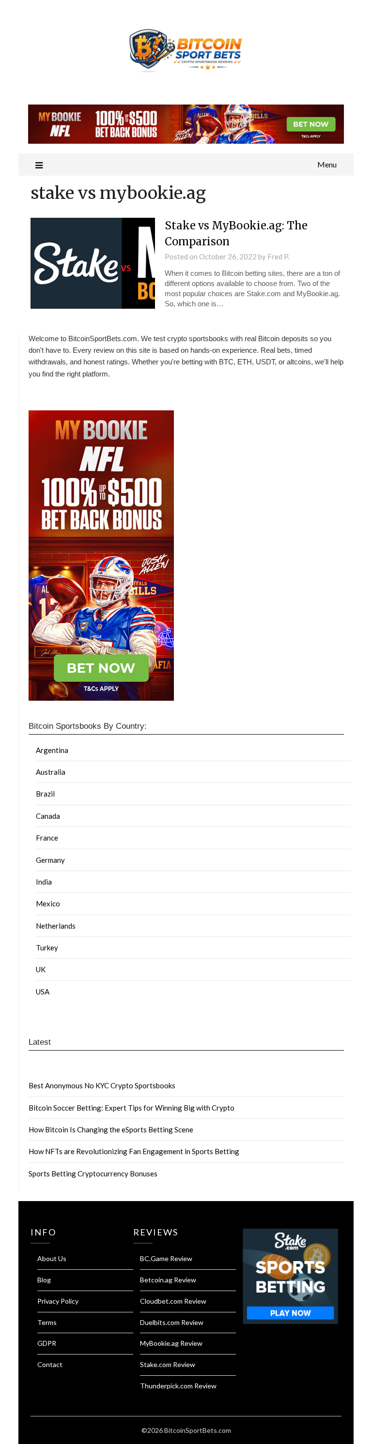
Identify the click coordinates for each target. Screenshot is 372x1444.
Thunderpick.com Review (178, 1386)
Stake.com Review (167, 1364)
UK (41, 969)
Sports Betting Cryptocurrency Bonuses (93, 1173)
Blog (44, 1280)
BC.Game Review (166, 1258)
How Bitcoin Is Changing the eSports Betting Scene (111, 1129)
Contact (49, 1364)
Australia (50, 771)
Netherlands (56, 925)
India (44, 881)
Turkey (47, 947)
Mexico (48, 903)
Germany (50, 860)
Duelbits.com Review (171, 1322)
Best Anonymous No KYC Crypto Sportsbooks (102, 1085)
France (47, 837)
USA (42, 991)
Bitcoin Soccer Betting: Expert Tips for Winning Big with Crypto (131, 1107)
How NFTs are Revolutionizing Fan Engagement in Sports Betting (134, 1151)
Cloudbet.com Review (173, 1301)
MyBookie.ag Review (171, 1343)
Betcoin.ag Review (168, 1280)
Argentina (52, 750)
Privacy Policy (57, 1301)
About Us (51, 1258)
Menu (327, 164)
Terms (47, 1322)
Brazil (45, 793)
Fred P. (278, 256)
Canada (48, 816)
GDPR (46, 1343)
